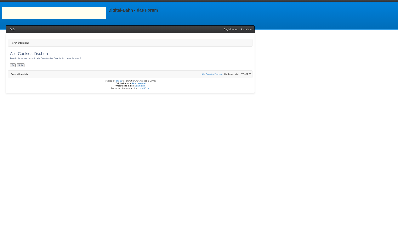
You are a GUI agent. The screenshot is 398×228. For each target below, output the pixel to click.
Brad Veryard (139, 83)
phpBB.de (144, 88)
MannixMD (140, 86)
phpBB (119, 81)
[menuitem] (11, 29)
